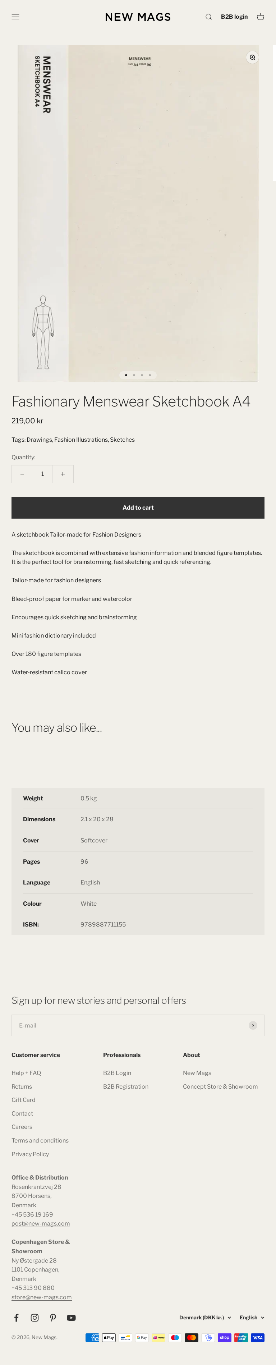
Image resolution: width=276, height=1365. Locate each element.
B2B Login (117, 1073)
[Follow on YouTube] (71, 1318)
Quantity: (23, 457)
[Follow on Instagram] (35, 1318)
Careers (22, 1126)
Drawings (39, 439)
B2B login (234, 16)
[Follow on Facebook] (16, 1318)
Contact (22, 1113)
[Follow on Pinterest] (53, 1318)
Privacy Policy (30, 1154)
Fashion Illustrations (81, 439)
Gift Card (24, 1100)
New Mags (197, 1073)
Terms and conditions (40, 1140)
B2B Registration (125, 1086)
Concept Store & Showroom (220, 1086)
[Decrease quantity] (22, 474)
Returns (22, 1086)
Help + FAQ (26, 1073)
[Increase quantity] (62, 474)
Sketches (122, 439)
